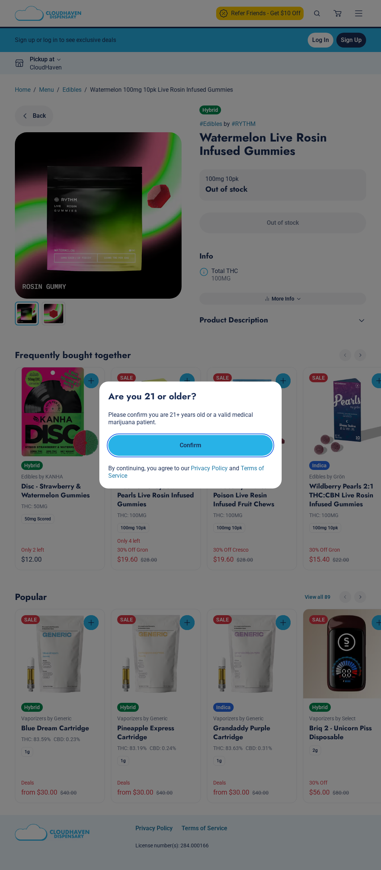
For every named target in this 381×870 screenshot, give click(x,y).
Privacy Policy (209, 468)
